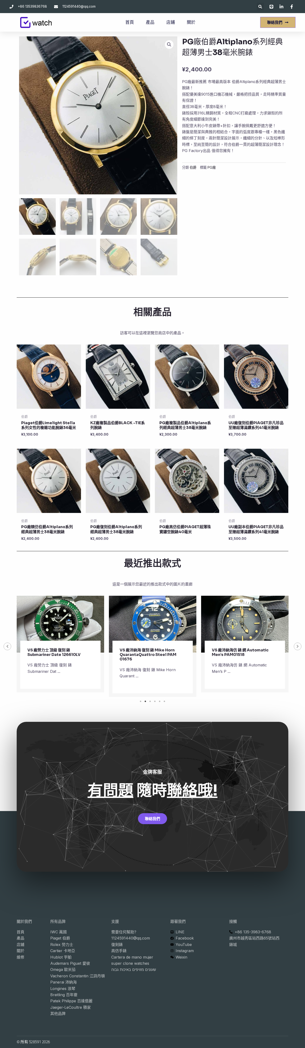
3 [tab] (150, 701)
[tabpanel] (60, 646)
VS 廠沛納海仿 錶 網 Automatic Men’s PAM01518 (148, 652)
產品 (150, 22)
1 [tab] (140, 701)
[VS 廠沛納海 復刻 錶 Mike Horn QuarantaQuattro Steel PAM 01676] (60, 624)
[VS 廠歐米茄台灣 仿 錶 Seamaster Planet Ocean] (245, 624)
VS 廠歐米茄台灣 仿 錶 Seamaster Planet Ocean (242, 652)
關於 (191, 22)
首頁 (129, 22)
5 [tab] (159, 701)
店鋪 (170, 22)
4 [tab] (154, 701)
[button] (260, 6)
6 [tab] (164, 701)
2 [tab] (145, 701)
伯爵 (193, 167)
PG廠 (212, 167)
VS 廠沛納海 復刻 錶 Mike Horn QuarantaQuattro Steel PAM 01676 (55, 655)
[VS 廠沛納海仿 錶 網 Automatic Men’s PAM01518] (152, 624)
